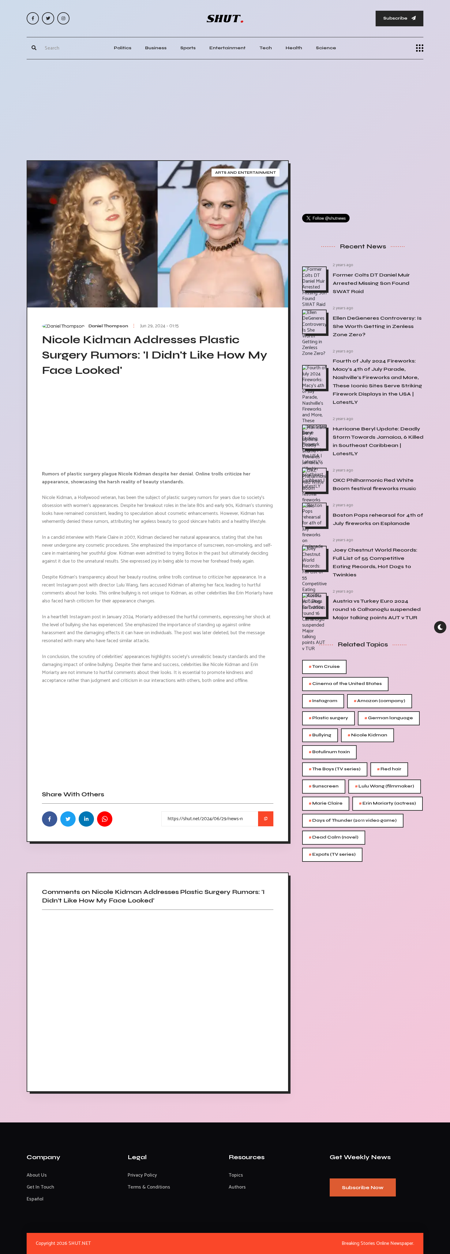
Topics (236, 1175)
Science (326, 47)
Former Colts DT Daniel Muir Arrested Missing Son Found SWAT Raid (371, 283)
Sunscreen (324, 786)
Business (156, 47)
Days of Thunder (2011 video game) (353, 820)
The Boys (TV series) (335, 769)
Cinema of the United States (345, 683)
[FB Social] (33, 18)
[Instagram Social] (63, 18)
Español (35, 1199)
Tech (265, 47)
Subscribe (395, 18)
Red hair (389, 769)
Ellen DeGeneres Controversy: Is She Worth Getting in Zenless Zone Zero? (377, 326)
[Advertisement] (225, 108)
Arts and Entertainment (245, 172)
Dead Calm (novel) (333, 837)
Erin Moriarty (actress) (387, 803)
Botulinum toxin (329, 752)
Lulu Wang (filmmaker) (384, 786)
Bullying (320, 735)
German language (389, 718)
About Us (37, 1175)
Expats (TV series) (332, 854)
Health (294, 47)
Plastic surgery (328, 718)
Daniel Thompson (108, 326)
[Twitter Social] (48, 18)
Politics (122, 47)
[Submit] (34, 48)
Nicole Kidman (367, 735)
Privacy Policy (142, 1175)
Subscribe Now (363, 1187)
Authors (237, 1187)
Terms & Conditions (149, 1187)
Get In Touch (40, 1187)
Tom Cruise (324, 666)
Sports (188, 47)
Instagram (323, 701)
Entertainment (227, 47)
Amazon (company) (379, 701)
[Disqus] (157, 998)
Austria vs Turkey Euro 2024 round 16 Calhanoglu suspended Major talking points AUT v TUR (377, 609)
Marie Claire (326, 803)
